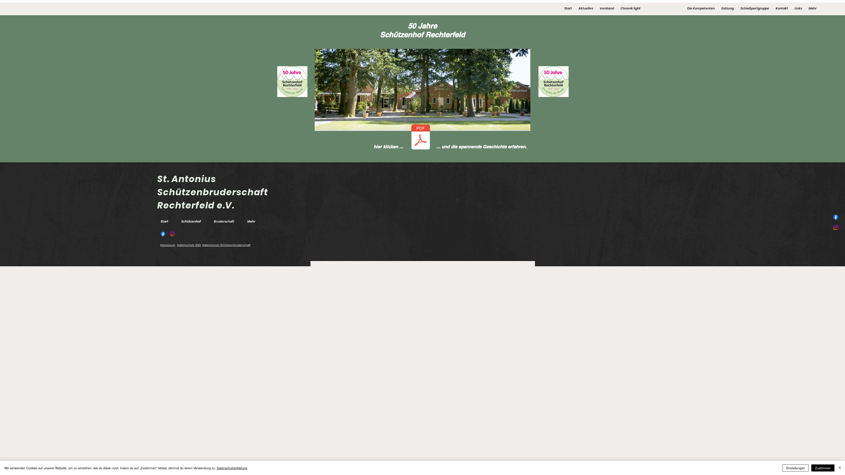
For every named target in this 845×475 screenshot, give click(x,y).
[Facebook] (835, 217)
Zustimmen (823, 468)
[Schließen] (839, 467)
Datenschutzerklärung (232, 468)
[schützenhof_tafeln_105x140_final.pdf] (421, 137)
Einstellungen (795, 468)
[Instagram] (835, 227)
